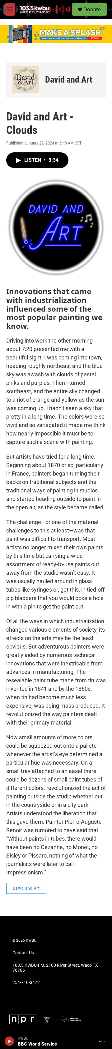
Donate (92, 9)
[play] (9, 1041)
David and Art (68, 79)
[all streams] (104, 1041)
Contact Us (23, 952)
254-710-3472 (26, 982)
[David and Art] (25, 79)
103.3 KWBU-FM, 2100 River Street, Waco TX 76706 (55, 968)
